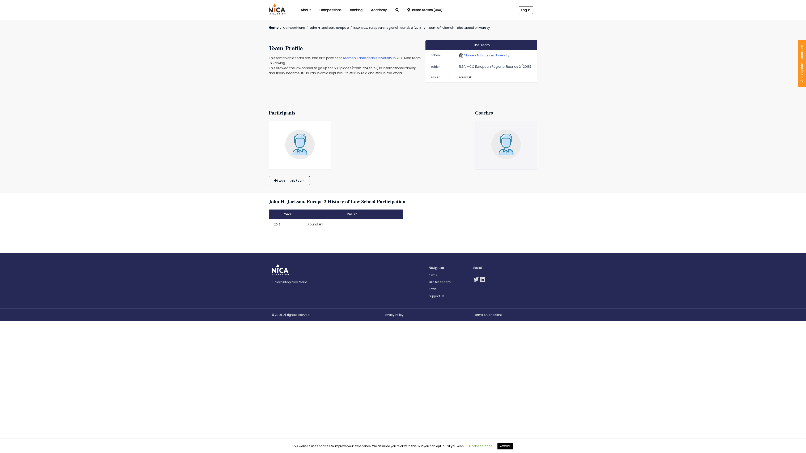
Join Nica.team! (440, 282)
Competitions (330, 10)
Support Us (436, 296)
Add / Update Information (802, 63)
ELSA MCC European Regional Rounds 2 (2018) (388, 27)
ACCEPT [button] (505, 446)
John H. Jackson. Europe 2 (329, 27)
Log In (525, 10)
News (433, 289)
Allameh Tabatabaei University (367, 58)
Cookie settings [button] (480, 446)
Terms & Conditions (487, 315)
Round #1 (315, 224)
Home (274, 27)
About (306, 10)
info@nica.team (295, 282)
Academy (379, 10)
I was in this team (291, 180)
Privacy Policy (393, 315)
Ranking (356, 10)
